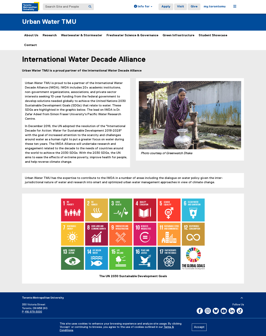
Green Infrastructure (178, 35)
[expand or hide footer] (242, 298)
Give (194, 6)
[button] (143, 7)
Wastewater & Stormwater (81, 35)
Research (50, 35)
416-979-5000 (33, 312)
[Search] (90, 7)
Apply (165, 6)
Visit (180, 6)
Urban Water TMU (49, 22)
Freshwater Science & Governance (132, 35)
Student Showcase (213, 35)
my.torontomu (214, 6)
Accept (199, 327)
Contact (30, 45)
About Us (31, 35)
